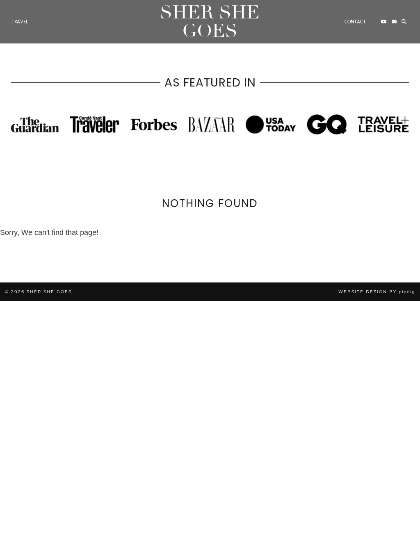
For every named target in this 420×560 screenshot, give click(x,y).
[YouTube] (384, 22)
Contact (355, 22)
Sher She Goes (210, 21)
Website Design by (376, 291)
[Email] (394, 22)
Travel (19, 22)
